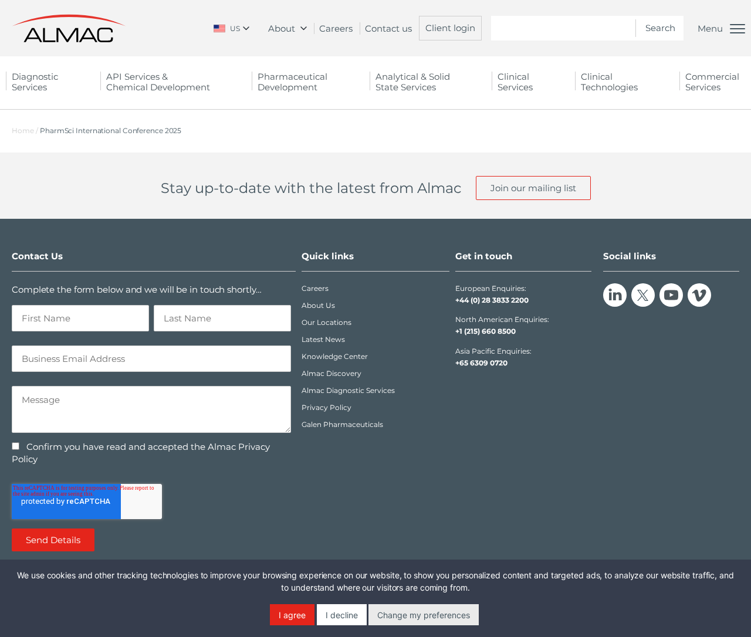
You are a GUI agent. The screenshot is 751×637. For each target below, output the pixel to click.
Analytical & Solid (413, 82)
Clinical (515, 82)
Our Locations (326, 322)
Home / (25, 130)
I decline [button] (342, 615)
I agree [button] (292, 615)
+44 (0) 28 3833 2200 (492, 300)
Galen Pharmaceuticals (342, 424)
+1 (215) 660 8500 (485, 331)
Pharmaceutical (292, 82)
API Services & (158, 82)
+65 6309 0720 (481, 362)
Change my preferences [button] (423, 615)
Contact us (388, 28)
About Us (318, 305)
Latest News (323, 339)
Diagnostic (35, 82)
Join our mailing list (533, 188)
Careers (336, 28)
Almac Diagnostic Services (348, 390)
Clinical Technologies (609, 82)
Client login (450, 27)
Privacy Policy (326, 407)
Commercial (712, 82)
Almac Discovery (331, 373)
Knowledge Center (335, 356)
